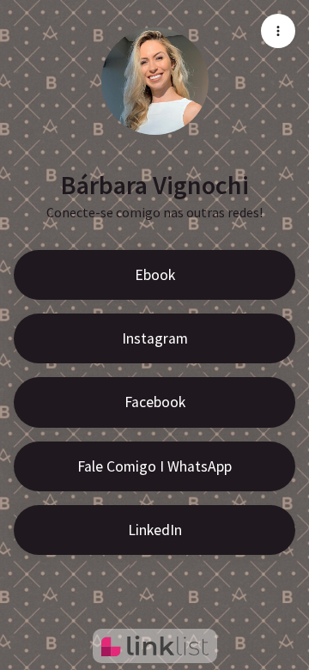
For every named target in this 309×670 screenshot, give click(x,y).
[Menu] (278, 31)
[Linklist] (155, 646)
